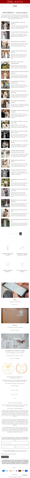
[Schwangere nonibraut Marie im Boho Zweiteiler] (5, 113)
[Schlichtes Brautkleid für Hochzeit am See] (5, 223)
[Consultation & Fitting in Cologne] (15, 341)
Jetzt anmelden (5, 456)
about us (16, 385)
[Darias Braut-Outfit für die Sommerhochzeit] (5, 65)
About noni (14, 394)
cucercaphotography (19, 408)
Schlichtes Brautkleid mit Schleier (19, 170)
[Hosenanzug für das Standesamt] (5, 44)
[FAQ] (15, 290)
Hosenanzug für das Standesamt (18, 41)
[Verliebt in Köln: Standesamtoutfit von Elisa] (5, 54)
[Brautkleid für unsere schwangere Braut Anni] (5, 203)
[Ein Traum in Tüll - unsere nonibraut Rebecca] (5, 144)
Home (11, 358)
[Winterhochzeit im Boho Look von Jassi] (5, 213)
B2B (15, 398)
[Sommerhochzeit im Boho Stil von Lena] (5, 182)
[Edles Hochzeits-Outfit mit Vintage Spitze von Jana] (5, 134)
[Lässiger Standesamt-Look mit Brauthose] (5, 25)
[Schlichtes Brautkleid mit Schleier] (5, 173)
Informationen (14, 390)
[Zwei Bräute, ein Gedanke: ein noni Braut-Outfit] (5, 124)
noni (14, 358)
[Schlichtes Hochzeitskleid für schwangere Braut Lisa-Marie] (5, 153)
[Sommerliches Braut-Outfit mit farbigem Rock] (5, 84)
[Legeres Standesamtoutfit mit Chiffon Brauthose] (5, 75)
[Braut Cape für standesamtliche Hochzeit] (5, 104)
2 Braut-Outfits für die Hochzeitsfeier (20, 32)
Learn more (15, 330)
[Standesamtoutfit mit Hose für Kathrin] (5, 163)
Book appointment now (15, 355)
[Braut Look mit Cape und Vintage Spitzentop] (5, 94)
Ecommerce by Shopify (16, 476)
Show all (15, 304)
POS (9, 476)
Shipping (20, 402)
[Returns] (15, 315)
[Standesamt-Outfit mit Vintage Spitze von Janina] (5, 192)
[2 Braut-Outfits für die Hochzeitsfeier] (5, 35)
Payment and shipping (19, 406)
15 (17, 233)
